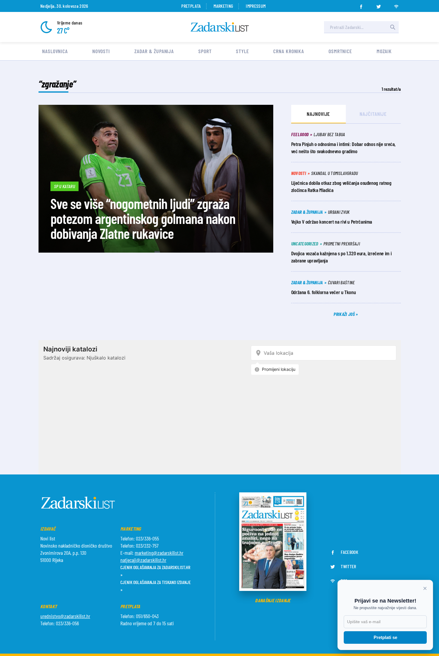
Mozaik (384, 51)
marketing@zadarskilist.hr (159, 552)
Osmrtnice (340, 51)
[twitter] (378, 4)
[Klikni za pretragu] (393, 27)
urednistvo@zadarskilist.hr (65, 616)
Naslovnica (55, 51)
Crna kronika (288, 51)
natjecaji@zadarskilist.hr (143, 560)
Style (242, 51)
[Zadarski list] (219, 27)
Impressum (255, 6)
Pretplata (191, 6)
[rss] (396, 4)
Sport (205, 51)
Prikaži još (345, 314)
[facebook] (361, 4)
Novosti (101, 51)
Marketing (223, 6)
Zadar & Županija (154, 51)
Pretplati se (385, 637)
